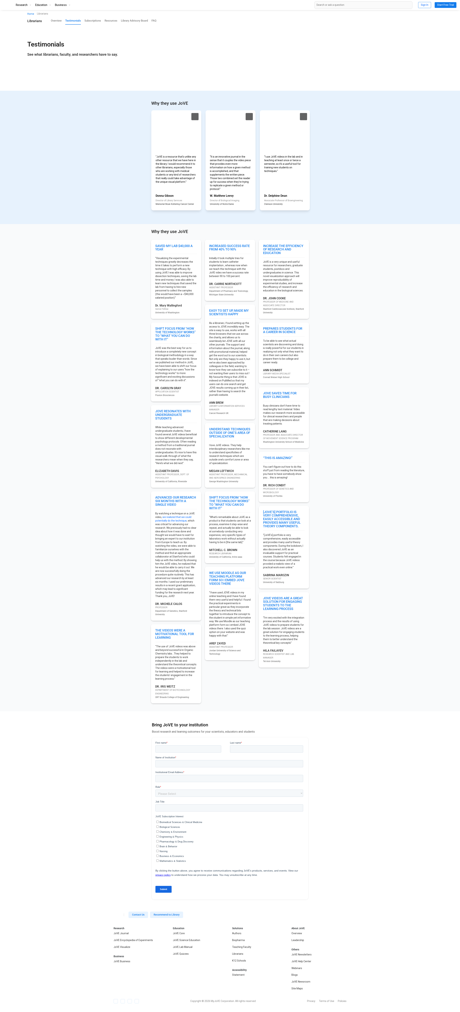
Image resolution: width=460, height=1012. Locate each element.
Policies (342, 1001)
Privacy (311, 1001)
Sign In (424, 4)
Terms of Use (326, 1001)
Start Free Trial (445, 4)
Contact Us (138, 914)
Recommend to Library (167, 914)
